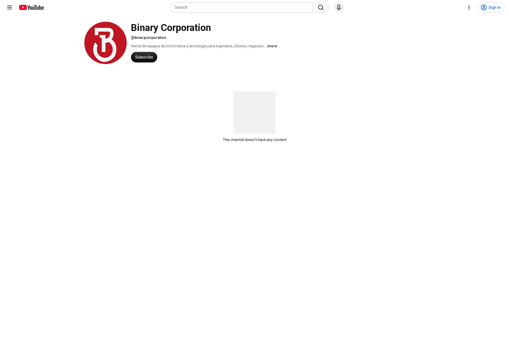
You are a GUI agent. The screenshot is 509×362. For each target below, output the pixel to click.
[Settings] (469, 7)
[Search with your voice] (339, 7)
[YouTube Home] (31, 7)
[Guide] (9, 7)
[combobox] (243, 7)
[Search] (320, 7)
